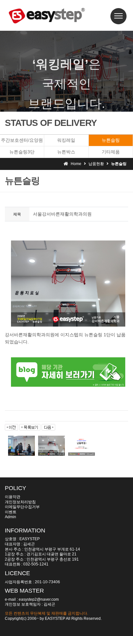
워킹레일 (66, 140)
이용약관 (12, 497)
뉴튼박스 (66, 151)
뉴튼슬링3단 (22, 151)
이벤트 (10, 512)
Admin (10, 517)
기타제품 (111, 151)
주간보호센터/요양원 (22, 140)
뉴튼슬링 (111, 140)
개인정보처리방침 (20, 502)
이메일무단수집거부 (22, 507)
